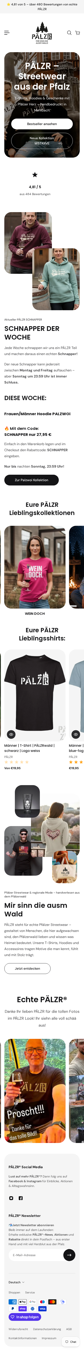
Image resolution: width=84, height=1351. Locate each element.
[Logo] (42, 32)
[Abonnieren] (69, 1255)
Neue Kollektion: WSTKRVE (42, 141)
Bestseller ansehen (42, 124)
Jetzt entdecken (27, 968)
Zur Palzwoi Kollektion (31, 480)
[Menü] (7, 32)
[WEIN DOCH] (34, 571)
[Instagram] (11, 1198)
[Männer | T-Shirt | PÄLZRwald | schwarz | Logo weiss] (34, 695)
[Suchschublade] (69, 33)
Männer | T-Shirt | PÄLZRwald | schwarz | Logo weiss (29, 748)
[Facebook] (20, 1198)
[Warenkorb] (77, 33)
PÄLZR (8, 757)
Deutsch (14, 1282)
